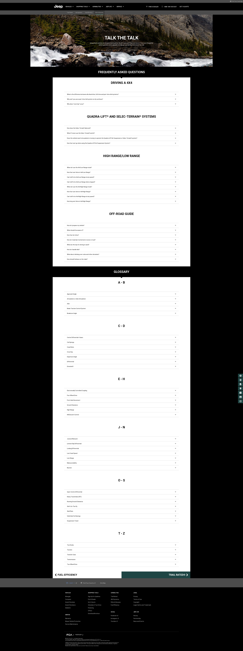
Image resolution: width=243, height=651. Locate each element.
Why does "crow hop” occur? (75, 104)
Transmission (71, 559)
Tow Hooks (70, 545)
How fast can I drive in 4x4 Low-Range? (78, 172)
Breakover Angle (72, 313)
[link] (236, 1)
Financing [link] (91, 608)
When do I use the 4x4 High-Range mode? (79, 187)
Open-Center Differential (74, 492)
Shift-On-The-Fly (72, 506)
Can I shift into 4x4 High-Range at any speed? (80, 196)
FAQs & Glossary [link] (116, 602)
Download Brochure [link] (94, 613)
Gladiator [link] (68, 608)
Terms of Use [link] (137, 599)
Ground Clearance (72, 405)
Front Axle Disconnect (73, 400)
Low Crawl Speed (72, 453)
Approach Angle (72, 294)
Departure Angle (72, 357)
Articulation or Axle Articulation (76, 299)
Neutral (69, 468)
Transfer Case (71, 554)
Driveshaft (70, 366)
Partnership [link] (137, 618)
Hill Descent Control (73, 414)
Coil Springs (70, 342)
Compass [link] (68, 599)
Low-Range (70, 458)
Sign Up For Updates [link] (94, 596)
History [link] (135, 615)
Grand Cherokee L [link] (70, 605)
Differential (70, 361)
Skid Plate (70, 511)
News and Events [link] (138, 621)
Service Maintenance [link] (71, 624)
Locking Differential (73, 448)
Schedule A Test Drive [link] (94, 605)
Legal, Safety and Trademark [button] (142, 605)
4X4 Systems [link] (115, 599)
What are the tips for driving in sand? (78, 244)
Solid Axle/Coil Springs (73, 516)
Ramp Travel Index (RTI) (74, 497)
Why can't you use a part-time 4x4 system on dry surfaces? (85, 99)
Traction (69, 550)
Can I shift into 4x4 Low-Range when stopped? (81, 182)
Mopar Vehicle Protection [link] (72, 621)
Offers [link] (90, 610)
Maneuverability (72, 463)
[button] (69, 6)
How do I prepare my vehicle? (75, 225)
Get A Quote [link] (91, 602)
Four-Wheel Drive (72, 395)
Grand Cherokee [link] (70, 602)
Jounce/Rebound (72, 439)
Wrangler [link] (68, 596)
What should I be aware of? (75, 230)
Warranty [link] (68, 618)
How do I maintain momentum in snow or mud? (81, 240)
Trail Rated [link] (114, 596)
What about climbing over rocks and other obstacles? (83, 254)
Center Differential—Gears (75, 337)
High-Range (70, 410)
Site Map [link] (103, 583)
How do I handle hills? (73, 249)
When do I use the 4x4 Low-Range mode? (79, 167)
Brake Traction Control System (76, 308)
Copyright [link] (136, 602)
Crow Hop (70, 352)
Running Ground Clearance (75, 501)
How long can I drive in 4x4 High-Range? (79, 201)
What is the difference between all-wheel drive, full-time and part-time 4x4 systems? (93, 94)
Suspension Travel (72, 521)
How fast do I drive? (73, 235)
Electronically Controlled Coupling (77, 390)
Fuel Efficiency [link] (115, 605)
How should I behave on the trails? (77, 259)
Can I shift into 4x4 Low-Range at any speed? (80, 177)
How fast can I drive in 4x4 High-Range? (79, 191)
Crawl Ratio (70, 347)
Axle (68, 303)
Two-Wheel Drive (72, 564)
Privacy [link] (135, 596)
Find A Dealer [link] (92, 599)
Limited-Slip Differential (74, 443)
